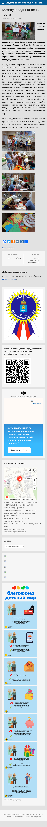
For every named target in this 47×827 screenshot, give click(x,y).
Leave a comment (8, 248)
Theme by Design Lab (33, 817)
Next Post (33, 259)
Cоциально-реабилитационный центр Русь (25, 2)
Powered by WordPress (14, 817)
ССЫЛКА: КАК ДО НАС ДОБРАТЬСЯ (18, 505)
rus (15, 18)
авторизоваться (9, 279)
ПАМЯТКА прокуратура (13, 800)
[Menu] (3, 3)
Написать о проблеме (19, 450)
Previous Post (14, 256)
